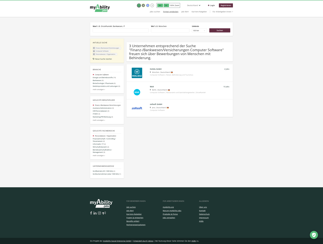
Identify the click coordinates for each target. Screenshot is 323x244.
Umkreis (195, 26)
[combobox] (121, 30)
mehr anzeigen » (99, 89)
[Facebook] (91, 213)
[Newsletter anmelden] (104, 213)
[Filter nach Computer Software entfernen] (94, 75)
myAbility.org (168, 207)
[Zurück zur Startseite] (100, 8)
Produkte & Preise (170, 214)
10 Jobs (226, 86)
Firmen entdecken (170, 11)
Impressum (204, 217)
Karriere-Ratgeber (199, 11)
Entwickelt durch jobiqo (143, 241)
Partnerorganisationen (135, 224)
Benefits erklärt (132, 221)
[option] (139, 5)
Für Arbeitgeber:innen (222, 11)
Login (212, 5)
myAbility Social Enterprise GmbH (117, 241)
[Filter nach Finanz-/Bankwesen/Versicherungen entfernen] (94, 105)
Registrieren (226, 5)
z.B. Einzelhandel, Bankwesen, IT (109, 26)
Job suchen (131, 207)
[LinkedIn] (95, 213)
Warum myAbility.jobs (172, 210)
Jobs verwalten (169, 217)
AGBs (201, 221)
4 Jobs (226, 69)
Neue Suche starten (103, 59)
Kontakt (202, 210)
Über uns (203, 207)
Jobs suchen (155, 11)
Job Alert (185, 11)
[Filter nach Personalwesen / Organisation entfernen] (94, 136)
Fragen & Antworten (134, 217)
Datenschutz (204, 214)
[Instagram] (100, 213)
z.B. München (159, 26)
